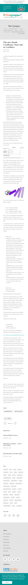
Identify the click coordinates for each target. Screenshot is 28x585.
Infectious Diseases (19, 483)
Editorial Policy (6, 542)
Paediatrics (11, 494)
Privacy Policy (6, 536)
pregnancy (13, 497)
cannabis (14, 469)
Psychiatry (18, 497)
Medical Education (7, 486)
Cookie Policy (6, 539)
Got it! (21, 9)
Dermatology (21, 472)
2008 (21, 30)
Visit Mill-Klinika (19, 2)
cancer (10, 469)
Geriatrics (20, 480)
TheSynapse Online (13, 28)
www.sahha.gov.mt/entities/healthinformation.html (13, 335)
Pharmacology (17, 494)
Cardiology (20, 469)
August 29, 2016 (6, 49)
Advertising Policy (7, 548)
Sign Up (21, 7)
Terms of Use (6, 545)
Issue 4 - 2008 (6, 31)
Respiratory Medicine (18, 500)
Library (20, 28)
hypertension (12, 483)
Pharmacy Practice (7, 497)
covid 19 (11, 472)
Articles (16, 30)
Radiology (11, 500)
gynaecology (6, 483)
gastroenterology (14, 480)
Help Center (5, 551)
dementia (15, 472)
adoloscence (6, 469)
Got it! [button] (7, 582)
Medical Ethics (13, 486)
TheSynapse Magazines (7, 30)
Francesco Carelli (6, 480)
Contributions (8, 411)
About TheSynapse (7, 533)
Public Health (18, 411)
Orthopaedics (6, 494)
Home (6, 28)
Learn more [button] (21, 578)
